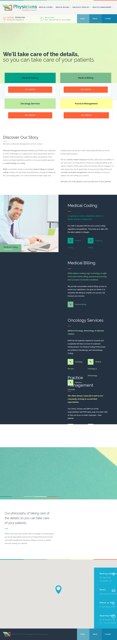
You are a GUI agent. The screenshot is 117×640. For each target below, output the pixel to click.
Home (82, 19)
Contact (108, 19)
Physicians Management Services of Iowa (20, 8)
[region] (58, 594)
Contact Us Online (108, 594)
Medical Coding (46, 7)
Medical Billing (63, 7)
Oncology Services (81, 7)
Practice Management (102, 7)
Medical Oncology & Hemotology (94, 369)
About (95, 19)
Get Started (30, 89)
